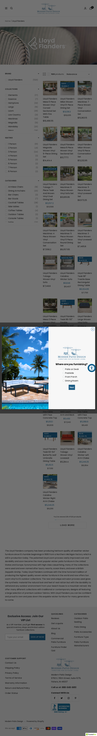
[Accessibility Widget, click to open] (92, 368)
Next (72, 387)
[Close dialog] (92, 329)
